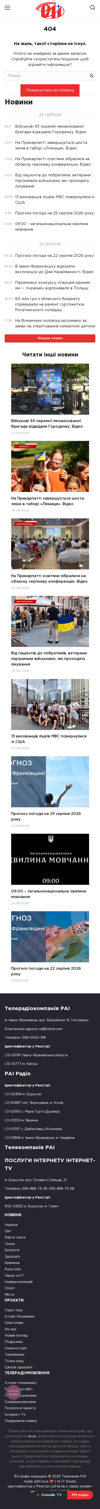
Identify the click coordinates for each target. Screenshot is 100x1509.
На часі (10, 1329)
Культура (13, 1269)
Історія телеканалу (21, 1382)
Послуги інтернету (20, 1408)
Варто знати (15, 1237)
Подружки (14, 1341)
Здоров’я (12, 1256)
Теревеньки (14, 1354)
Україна (11, 1224)
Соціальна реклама (20, 1401)
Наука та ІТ (14, 1275)
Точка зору (14, 1361)
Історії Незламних (20, 1316)
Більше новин (50, 338)
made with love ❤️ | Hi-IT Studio (50, 1481)
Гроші (10, 1243)
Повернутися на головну (50, 90)
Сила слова (14, 1322)
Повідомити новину (21, 1420)
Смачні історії (16, 1348)
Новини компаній (19, 1281)
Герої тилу (14, 1310)
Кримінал (12, 1262)
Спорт (10, 1288)
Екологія (12, 1250)
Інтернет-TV (15, 1414)
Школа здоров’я (18, 1367)
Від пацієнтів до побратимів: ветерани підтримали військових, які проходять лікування (49, 659)
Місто (9, 1294)
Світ (8, 1231)
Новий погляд (16, 1335)
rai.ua (32, 1436)
